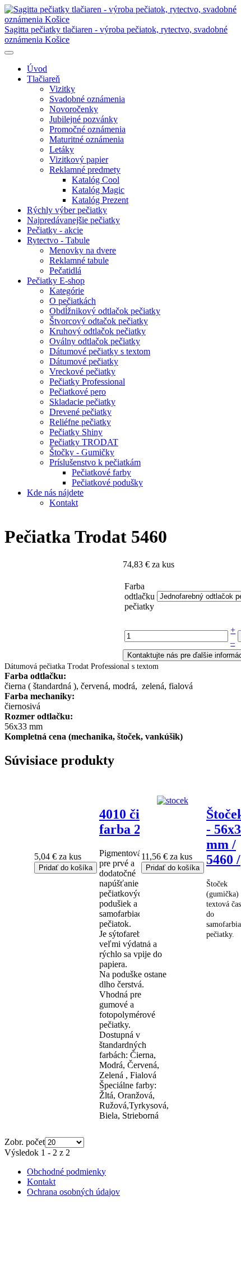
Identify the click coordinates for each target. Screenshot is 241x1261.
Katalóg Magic (98, 190)
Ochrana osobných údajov (73, 1192)
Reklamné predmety (85, 169)
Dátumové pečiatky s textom (99, 351)
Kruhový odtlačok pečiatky (97, 331)
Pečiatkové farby (101, 472)
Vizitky (62, 89)
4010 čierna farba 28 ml (132, 822)
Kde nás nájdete (55, 492)
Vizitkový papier (78, 159)
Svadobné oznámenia (87, 99)
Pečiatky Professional (87, 381)
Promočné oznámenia (87, 129)
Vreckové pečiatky (82, 371)
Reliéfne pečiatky (80, 422)
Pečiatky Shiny (76, 432)
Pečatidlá (65, 270)
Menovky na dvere (82, 250)
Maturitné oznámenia (86, 139)
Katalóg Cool (95, 179)
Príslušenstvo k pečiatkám (95, 462)
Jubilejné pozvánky (83, 119)
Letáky (61, 149)
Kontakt (63, 502)
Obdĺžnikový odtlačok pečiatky (104, 311)
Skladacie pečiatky (82, 402)
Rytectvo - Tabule (58, 240)
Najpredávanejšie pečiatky (73, 220)
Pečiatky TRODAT (83, 442)
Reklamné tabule (79, 260)
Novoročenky (73, 109)
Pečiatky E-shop (56, 280)
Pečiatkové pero (77, 391)
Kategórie (66, 290)
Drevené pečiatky (80, 412)
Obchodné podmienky (66, 1171)
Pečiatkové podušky (107, 482)
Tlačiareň (43, 79)
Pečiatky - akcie (55, 230)
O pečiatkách (72, 301)
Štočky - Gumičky (81, 452)
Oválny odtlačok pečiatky (94, 341)
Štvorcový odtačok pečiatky (98, 321)
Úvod (37, 68)
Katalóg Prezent (100, 200)
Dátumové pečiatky (83, 361)
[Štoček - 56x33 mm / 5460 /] (172, 800)
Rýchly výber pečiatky (67, 210)
